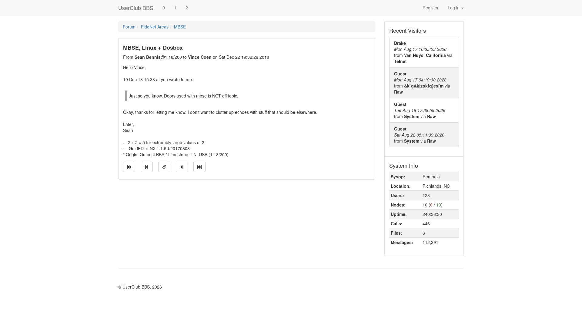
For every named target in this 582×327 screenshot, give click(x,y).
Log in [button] (454, 8)
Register (431, 8)
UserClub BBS (135, 8)
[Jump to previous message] (147, 167)
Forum (129, 27)
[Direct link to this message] (164, 167)
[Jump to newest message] (199, 167)
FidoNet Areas (155, 27)
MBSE (180, 27)
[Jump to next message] (182, 167)
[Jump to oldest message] (129, 167)
